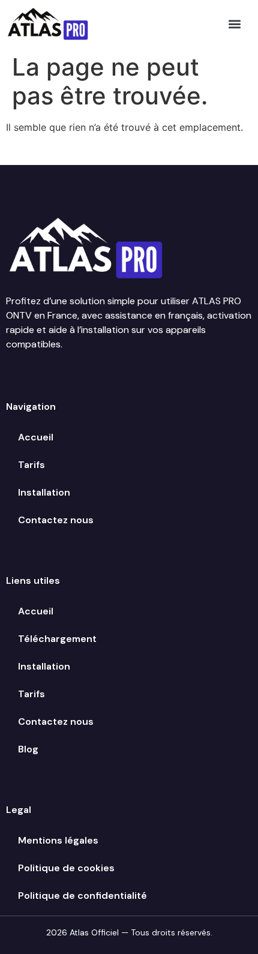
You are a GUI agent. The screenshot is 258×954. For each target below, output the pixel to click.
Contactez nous (56, 520)
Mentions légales (58, 840)
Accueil (35, 437)
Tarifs (31, 464)
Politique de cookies (66, 868)
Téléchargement (57, 638)
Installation (44, 492)
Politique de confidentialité (82, 895)
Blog (28, 749)
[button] (235, 24)
